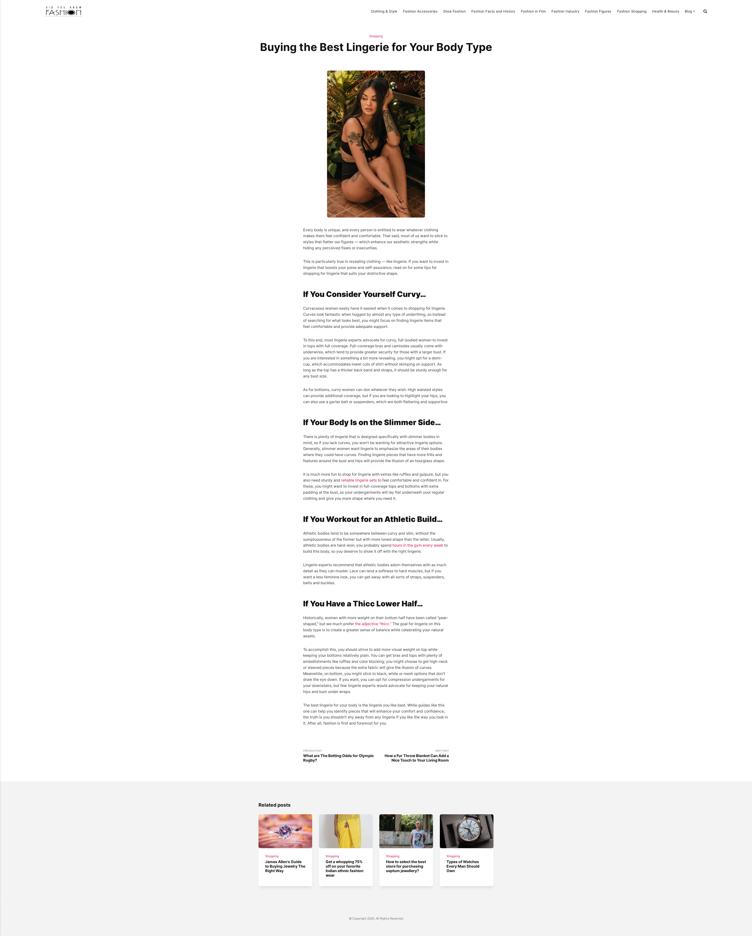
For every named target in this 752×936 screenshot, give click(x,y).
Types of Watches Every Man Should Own (462, 866)
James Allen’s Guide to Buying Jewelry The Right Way (285, 866)
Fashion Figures (598, 11)
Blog (688, 11)
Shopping (376, 36)
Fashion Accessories (420, 11)
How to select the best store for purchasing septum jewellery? (406, 866)
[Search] (705, 11)
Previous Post (338, 756)
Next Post (417, 756)
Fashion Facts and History (493, 11)
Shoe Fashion (454, 11)
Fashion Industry (565, 11)
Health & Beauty (665, 11)
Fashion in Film (533, 11)
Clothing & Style (384, 11)
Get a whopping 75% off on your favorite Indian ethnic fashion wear (344, 868)
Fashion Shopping (632, 11)
